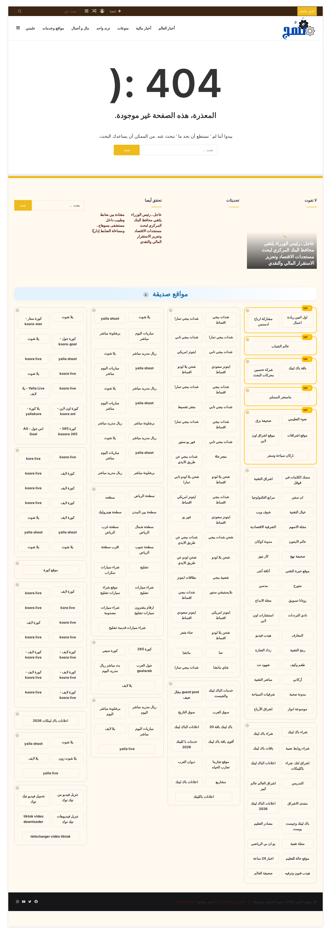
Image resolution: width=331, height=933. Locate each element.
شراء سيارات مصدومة (110, 610)
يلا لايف (127, 685)
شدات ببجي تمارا (187, 318)
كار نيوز (263, 556)
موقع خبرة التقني (297, 571)
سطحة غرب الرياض (110, 529)
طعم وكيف (297, 665)
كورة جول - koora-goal (67, 341)
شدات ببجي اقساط (221, 319)
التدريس (298, 783)
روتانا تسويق (297, 600)
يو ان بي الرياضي (263, 844)
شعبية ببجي (221, 577)
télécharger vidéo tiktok (51, 836)
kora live (33, 458)
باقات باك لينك (263, 748)
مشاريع (221, 782)
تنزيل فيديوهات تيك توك (67, 819)
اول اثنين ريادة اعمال (297, 320)
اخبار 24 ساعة (263, 858)
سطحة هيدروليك (110, 512)
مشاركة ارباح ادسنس (263, 321)
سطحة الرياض (144, 496)
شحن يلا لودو (221, 557)
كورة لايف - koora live (67, 654)
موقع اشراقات (297, 435)
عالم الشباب (280, 346)
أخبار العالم (167, 28)
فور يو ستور (186, 442)
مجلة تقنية (297, 844)
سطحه (110, 497)
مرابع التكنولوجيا (263, 497)
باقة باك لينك (297, 368)
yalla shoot (110, 318)
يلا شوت (144, 317)
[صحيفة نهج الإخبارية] (299, 28)
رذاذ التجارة (263, 650)
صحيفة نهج (297, 556)
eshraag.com (187, 902)
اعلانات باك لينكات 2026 (50, 720)
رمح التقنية (297, 650)
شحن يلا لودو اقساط (187, 369)
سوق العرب (221, 712)
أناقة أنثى (263, 571)
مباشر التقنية (263, 679)
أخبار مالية (143, 28)
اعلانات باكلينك (203, 796)
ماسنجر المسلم (280, 397)
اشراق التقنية (263, 479)
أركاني (297, 679)
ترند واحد (103, 28)
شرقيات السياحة (263, 694)
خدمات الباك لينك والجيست (221, 693)
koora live (33, 359)
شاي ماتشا (221, 667)
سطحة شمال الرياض (144, 529)
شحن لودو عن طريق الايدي (187, 560)
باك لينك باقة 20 (220, 727)
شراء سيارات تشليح (144, 590)
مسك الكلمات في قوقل (297, 480)
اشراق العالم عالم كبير (263, 786)
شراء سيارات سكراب (110, 570)
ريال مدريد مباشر (144, 353)
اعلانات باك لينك (186, 782)
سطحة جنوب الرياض (144, 549)
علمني (30, 28)
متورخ (298, 586)
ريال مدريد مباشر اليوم (144, 709)
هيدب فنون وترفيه (297, 873)
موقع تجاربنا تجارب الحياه (221, 764)
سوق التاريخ (186, 712)
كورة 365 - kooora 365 (67, 431)
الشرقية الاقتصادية (263, 527)
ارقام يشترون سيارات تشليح (144, 610)
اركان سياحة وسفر (280, 455)
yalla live (127, 749)
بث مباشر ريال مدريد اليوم (110, 668)
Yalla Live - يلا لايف (33, 391)
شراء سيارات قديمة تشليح (127, 627)
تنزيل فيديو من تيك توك (67, 797)
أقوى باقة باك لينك (221, 741)
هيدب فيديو (263, 635)
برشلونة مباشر (110, 333)
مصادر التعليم (263, 823)
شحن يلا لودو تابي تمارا (186, 479)
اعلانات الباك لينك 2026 (263, 806)
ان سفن (297, 497)
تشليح (144, 567)
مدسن (263, 586)
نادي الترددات (297, 615)
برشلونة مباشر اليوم (110, 711)
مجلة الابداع (263, 600)
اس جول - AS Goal (33, 431)
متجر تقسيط (186, 407)
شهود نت (263, 665)
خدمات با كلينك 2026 (186, 744)
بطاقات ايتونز (186, 577)
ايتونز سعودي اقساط (221, 369)
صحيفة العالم (263, 873)
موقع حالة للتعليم (297, 858)
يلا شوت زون (68, 758)
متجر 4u (221, 456)
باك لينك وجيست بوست (297, 826)
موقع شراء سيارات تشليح (110, 590)
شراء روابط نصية (298, 748)
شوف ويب (263, 512)
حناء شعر (186, 632)
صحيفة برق (263, 420)
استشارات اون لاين (263, 618)
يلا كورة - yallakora (33, 411)
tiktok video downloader (33, 819)
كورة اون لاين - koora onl (67, 411)
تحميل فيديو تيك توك (33, 799)
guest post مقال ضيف (186, 694)
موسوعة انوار (297, 709)
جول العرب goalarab (144, 668)
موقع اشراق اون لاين (263, 438)
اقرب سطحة (110, 547)
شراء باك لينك (297, 732)
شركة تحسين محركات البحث (263, 372)
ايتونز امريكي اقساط (186, 499)
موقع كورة (50, 570)
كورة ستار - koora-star (33, 321)
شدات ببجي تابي (186, 337)
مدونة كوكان (263, 541)
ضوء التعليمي (297, 419)
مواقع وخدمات (53, 28)
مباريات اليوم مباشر (144, 336)
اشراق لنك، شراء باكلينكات (297, 765)
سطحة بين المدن (144, 512)
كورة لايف (67, 473)
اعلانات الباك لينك (263, 763)
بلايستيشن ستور (220, 592)
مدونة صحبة (297, 694)
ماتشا (187, 653)
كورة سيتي (110, 650)
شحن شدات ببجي (220, 537)
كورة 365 (144, 649)
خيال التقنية (298, 512)
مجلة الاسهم (297, 527)
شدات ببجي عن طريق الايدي (187, 459)
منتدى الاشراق (298, 803)
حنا (221, 653)
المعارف (297, 635)
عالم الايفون (297, 541)
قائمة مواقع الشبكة (231, 902)
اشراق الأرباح (263, 709)
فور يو (186, 517)
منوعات (123, 28)
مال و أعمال (80, 28)
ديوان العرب (186, 762)
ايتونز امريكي (186, 352)
